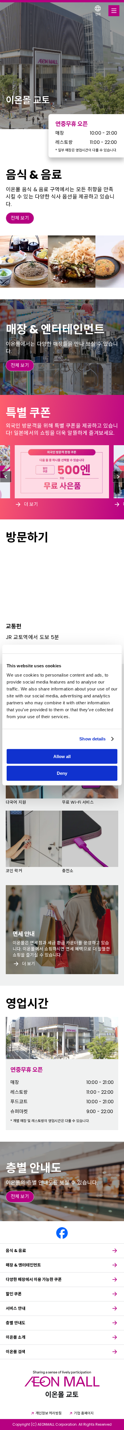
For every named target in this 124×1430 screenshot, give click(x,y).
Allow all (62, 756)
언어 (97, 14)
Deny (62, 773)
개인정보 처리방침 (48, 1413)
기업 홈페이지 (84, 1413)
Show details (92, 738)
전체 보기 (20, 218)
